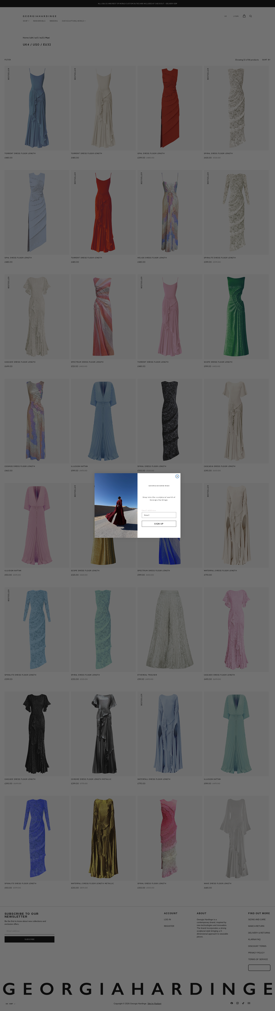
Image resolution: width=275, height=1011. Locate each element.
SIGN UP (159, 524)
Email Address (149, 510)
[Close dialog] (177, 476)
